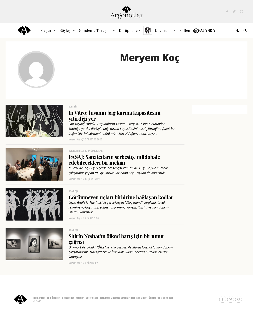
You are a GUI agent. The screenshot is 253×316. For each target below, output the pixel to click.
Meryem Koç (74, 139)
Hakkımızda (39, 297)
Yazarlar (80, 297)
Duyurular (163, 30)
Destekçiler (68, 297)
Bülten (184, 30)
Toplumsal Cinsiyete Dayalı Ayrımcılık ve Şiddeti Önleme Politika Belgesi (136, 297)
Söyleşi (66, 30)
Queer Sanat (92, 297)
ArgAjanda (204, 30)
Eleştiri (46, 30)
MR (147, 30)
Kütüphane (128, 30)
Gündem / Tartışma (95, 30)
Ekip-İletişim (53, 297)
